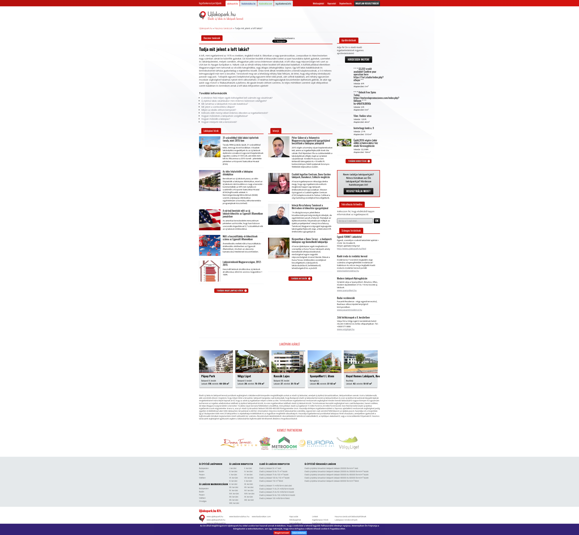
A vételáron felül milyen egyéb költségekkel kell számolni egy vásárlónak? (236, 97)
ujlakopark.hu (232, 3)
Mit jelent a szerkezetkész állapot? (218, 106)
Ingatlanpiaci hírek (320, 519)
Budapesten (204, 468)
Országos (202, 501)
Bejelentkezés (345, 3)
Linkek (315, 516)
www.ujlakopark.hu (215, 516)
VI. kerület (248, 474)
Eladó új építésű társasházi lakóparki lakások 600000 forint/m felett (332, 481)
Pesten (202, 474)
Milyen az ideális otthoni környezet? (218, 109)
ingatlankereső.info (283, 3)
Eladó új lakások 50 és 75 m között (273, 471)
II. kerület (248, 468)
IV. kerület (248, 471)
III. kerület (233, 471)
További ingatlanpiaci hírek (230, 290)
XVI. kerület (248, 490)
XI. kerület (233, 484)
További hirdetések (357, 161)
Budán (201, 471)
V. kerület (233, 474)
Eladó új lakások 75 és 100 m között (273, 474)
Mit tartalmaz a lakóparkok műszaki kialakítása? (224, 103)
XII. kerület (248, 484)
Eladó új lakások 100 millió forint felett (274, 498)
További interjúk (299, 278)
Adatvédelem (299, 532)
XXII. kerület (249, 500)
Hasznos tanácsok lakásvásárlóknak (350, 516)
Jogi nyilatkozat (296, 523)
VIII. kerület (248, 477)
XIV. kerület (248, 487)
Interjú (276, 131)
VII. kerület (233, 477)
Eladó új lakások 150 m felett (271, 481)
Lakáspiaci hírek (211, 131)
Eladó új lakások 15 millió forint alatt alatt (275, 485)
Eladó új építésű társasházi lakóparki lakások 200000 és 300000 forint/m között (337, 471)
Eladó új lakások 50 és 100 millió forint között (277, 495)
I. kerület (232, 468)
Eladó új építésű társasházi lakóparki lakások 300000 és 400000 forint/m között (337, 474)
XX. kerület (248, 496)
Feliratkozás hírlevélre (352, 204)
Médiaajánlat (318, 3)
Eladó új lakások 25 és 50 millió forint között (276, 492)
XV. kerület (233, 490)
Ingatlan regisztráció (367, 3)
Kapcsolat (331, 3)
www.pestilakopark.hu (216, 523)
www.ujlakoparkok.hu (216, 519)
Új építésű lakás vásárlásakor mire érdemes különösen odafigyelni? (234, 100)
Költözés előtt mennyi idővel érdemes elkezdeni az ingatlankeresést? (234, 112)
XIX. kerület (233, 496)
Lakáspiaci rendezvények (346, 519)
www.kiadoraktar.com (261, 516)
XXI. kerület (233, 500)
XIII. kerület (233, 487)
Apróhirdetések (349, 40)
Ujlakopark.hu (205, 28)
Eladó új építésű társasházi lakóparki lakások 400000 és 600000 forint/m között (337, 477)
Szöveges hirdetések (351, 230)
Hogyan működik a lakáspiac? (215, 118)
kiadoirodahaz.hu (248, 3)
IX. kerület (233, 481)
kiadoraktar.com (265, 3)
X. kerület (248, 481)
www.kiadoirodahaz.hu (239, 516)
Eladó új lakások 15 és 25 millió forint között (276, 489)
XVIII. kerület (249, 493)
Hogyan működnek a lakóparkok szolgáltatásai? (224, 115)
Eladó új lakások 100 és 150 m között (274, 477)
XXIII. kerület (234, 503)
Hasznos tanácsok (224, 28)
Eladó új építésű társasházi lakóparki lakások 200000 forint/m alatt (331, 468)
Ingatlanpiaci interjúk (321, 523)
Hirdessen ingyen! (358, 59)
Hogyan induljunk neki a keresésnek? (219, 121)
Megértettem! (282, 532)
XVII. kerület (234, 493)
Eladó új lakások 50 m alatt (270, 468)
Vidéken (202, 477)
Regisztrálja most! (358, 191)
